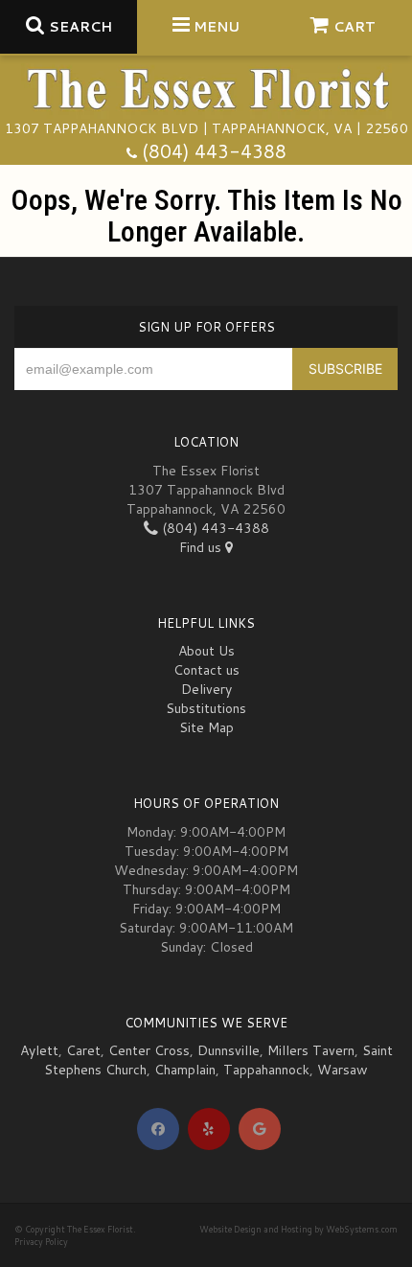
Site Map (206, 727)
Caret (83, 1050)
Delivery (206, 689)
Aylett (39, 1050)
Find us (202, 547)
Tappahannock (266, 1069)
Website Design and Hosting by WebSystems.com (298, 1229)
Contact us (206, 670)
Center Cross (149, 1050)
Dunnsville (228, 1050)
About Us (206, 650)
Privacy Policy (41, 1241)
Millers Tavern (311, 1050)
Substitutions (206, 708)
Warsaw (342, 1069)
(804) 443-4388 (214, 151)
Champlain (185, 1069)
